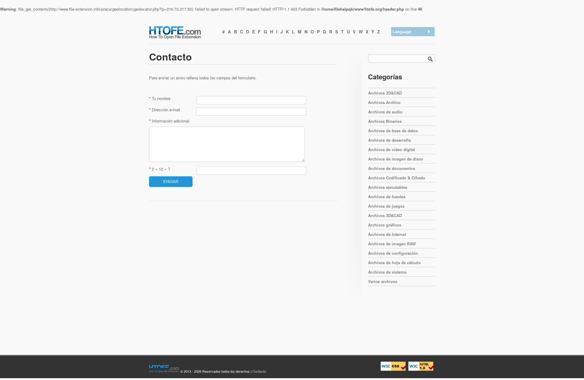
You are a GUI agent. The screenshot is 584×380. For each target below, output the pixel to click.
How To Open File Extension (182, 32)
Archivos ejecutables (387, 187)
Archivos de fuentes (386, 196)
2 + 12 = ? (159, 169)
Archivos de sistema (387, 272)
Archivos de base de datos (393, 130)
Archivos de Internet (387, 234)
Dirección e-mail (164, 109)
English (400, 40)
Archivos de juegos (386, 206)
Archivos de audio (385, 112)
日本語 (400, 64)
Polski (399, 87)
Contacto (259, 371)
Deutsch (401, 56)
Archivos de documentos (391, 168)
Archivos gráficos (384, 225)
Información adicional (169, 121)
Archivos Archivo (384, 102)
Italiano (400, 71)
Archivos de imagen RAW (392, 244)
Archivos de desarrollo (389, 140)
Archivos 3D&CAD (385, 93)
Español (401, 48)
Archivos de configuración (393, 253)
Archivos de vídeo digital (391, 149)
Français (401, 79)
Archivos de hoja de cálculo (394, 262)
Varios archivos (382, 281)
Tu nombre (159, 98)
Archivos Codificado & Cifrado (396, 178)
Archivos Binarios (385, 121)
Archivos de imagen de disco (395, 159)
